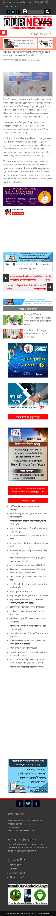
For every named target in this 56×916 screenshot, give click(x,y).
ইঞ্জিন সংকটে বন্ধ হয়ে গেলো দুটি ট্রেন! (23, 648)
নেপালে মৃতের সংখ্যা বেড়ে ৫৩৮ (21, 591)
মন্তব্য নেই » (44, 264)
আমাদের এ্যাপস (15, 865)
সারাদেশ (29, 264)
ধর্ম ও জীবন (20, 264)
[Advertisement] (29, 65)
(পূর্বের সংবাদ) (30, 278)
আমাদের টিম (20, 2)
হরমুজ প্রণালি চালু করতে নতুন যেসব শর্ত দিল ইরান (27, 565)
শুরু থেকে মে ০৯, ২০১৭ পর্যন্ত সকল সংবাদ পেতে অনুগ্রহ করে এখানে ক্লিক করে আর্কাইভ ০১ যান (28, 490)
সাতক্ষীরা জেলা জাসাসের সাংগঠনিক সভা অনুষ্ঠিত (26, 667)
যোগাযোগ (29, 2)
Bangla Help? (40, 2)
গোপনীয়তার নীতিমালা (17, 873)
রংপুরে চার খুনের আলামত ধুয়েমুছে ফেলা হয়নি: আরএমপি (29, 595)
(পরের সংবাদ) (26, 287)
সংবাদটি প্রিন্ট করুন (29, 268)
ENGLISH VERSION (12, 6)
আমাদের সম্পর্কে (9, 2)
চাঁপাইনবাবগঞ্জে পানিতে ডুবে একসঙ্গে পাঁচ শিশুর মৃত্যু (27, 607)
